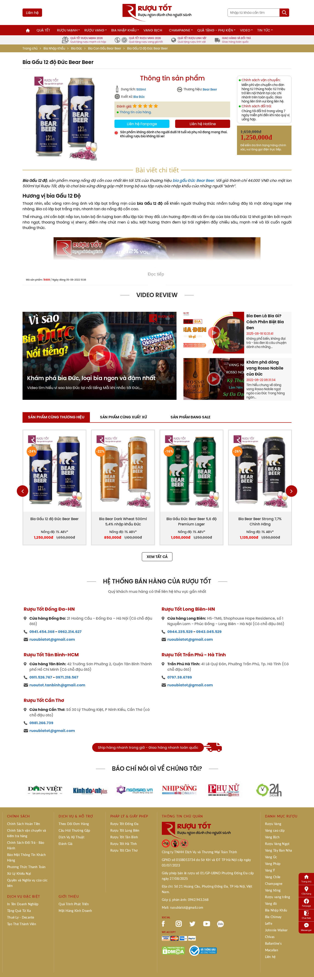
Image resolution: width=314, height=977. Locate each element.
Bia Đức (76, 48)
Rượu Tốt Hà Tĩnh (123, 844)
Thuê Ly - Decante (20, 917)
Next (291, 491)
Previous (22, 491)
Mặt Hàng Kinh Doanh (75, 911)
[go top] (307, 967)
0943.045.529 (209, 632)
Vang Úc (271, 857)
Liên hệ (32, 12)
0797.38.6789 (179, 677)
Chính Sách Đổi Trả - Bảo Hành (25, 845)
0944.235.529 (180, 632)
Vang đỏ (271, 903)
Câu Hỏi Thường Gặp (74, 830)
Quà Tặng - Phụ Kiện (215, 30)
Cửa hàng (306, 893)
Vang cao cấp (275, 830)
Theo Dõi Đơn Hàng (74, 824)
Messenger (306, 930)
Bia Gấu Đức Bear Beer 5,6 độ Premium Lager (191, 521)
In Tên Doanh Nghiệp (22, 904)
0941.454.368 (41, 632)
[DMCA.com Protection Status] (173, 950)
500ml (141, 89)
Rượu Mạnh (67, 30)
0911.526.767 (40, 677)
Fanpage (306, 905)
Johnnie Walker (276, 930)
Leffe (268, 923)
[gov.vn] (203, 950)
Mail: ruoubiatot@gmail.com (182, 907)
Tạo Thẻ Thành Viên (21, 924)
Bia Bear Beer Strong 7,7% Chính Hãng (260, 521)
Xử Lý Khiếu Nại (19, 873)
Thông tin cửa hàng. (135, 112)
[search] (284, 12)
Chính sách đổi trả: (256, 106)
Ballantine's (273, 943)
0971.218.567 (67, 677)
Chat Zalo (306, 917)
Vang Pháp (273, 864)
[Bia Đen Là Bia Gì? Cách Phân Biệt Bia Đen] (213, 332)
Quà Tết (43, 30)
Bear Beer (210, 89)
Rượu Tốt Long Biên (125, 830)
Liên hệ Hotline (203, 124)
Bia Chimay (273, 917)
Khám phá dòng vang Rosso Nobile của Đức (264, 368)
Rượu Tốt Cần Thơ (124, 850)
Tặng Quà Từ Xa (19, 911)
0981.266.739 (41, 723)
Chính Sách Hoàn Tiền (23, 824)
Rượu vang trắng (277, 897)
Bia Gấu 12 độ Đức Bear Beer (54, 519)
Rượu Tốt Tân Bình (124, 837)
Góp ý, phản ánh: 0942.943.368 (185, 900)
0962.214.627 (70, 632)
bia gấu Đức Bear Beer (193, 180)
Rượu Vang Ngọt (277, 844)
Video (245, 30)
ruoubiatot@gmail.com (52, 639)
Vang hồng (273, 890)
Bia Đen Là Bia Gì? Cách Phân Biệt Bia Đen (265, 322)
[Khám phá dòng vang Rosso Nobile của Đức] (213, 378)
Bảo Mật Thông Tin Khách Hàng (26, 857)
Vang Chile (272, 877)
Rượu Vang (94, 30)
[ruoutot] (157, 12)
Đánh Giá (65, 844)
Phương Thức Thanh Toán (26, 867)
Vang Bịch (152, 30)
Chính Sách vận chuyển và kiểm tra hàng (26, 833)
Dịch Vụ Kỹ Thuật (71, 837)
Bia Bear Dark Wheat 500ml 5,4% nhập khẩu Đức (123, 521)
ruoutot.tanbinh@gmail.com (57, 685)
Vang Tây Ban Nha (278, 850)
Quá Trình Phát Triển (74, 904)
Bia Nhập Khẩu (124, 30)
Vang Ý (270, 870)
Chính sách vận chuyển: (261, 80)
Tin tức (263, 30)
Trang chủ (30, 48)
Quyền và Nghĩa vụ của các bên (27, 883)
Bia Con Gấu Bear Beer (104, 48)
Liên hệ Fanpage (142, 124)
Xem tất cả (157, 557)
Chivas (270, 937)
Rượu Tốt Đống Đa (124, 824)
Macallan (271, 950)
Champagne (179, 30)
